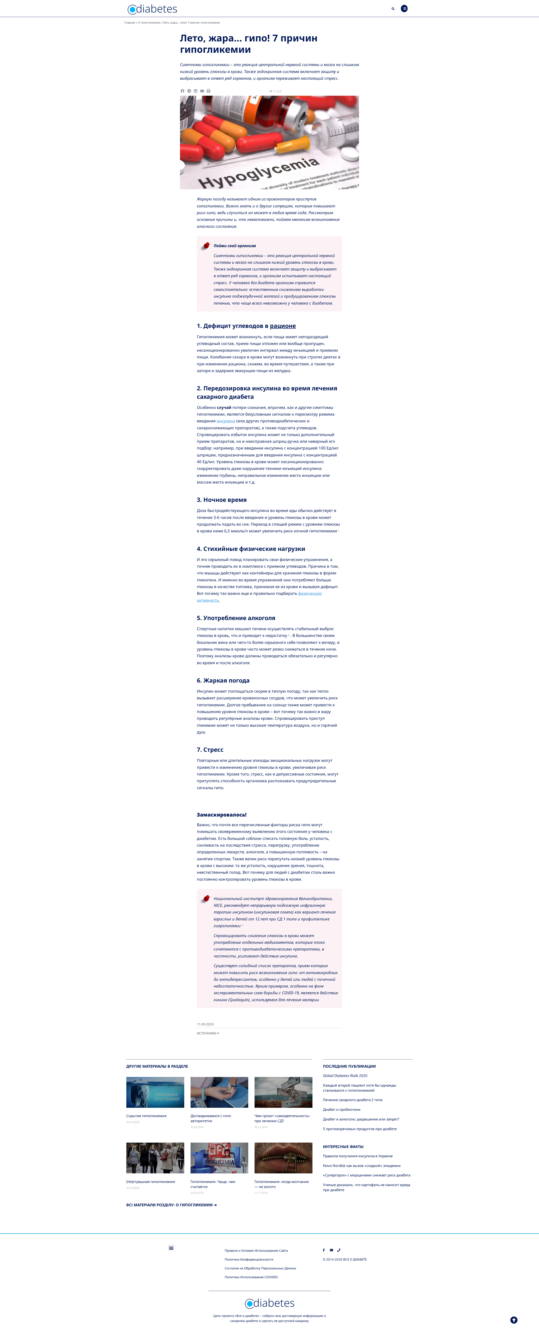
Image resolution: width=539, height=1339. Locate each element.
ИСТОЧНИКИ (207, 1033)
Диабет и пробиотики (341, 1109)
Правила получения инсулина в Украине (358, 1155)
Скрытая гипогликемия (146, 1115)
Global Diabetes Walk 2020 (345, 1075)
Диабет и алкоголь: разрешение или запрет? (361, 1119)
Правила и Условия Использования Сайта (256, 1250)
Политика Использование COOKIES (251, 1277)
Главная (129, 22)
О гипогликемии (149, 22)
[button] (393, 9)
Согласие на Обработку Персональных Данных (260, 1268)
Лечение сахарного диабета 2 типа (352, 1099)
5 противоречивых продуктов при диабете (360, 1128)
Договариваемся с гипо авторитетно (211, 1118)
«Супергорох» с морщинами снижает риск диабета (366, 1175)
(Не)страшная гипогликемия (150, 1181)
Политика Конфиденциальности (249, 1259)
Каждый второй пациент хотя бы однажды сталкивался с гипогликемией (359, 1088)
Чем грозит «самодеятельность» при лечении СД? (282, 1118)
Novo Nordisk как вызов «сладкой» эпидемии (362, 1165)
